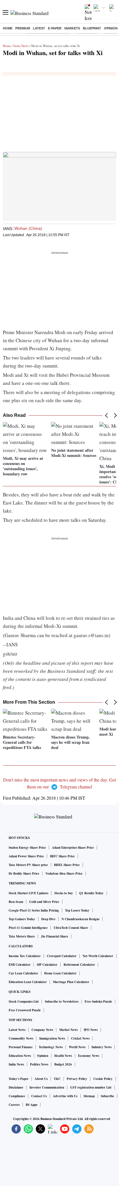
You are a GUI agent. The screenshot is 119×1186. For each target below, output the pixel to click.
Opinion (111, 28)
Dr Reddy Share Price (24, 873)
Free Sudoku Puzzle (98, 1001)
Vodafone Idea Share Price (64, 873)
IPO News (91, 1030)
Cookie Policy (103, 1079)
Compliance (17, 1096)
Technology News (51, 1047)
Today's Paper (19, 1079)
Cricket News (80, 1038)
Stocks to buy (63, 893)
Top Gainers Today (22, 919)
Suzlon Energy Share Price (27, 848)
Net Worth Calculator (98, 956)
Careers (14, 1105)
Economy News (88, 1056)
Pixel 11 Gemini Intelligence (28, 928)
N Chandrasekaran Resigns (80, 919)
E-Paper (55, 28)
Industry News (101, 1047)
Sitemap (89, 1096)
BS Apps (31, 1105)
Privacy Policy (77, 1079)
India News (21, 46)
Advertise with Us (65, 1096)
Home (7, 28)
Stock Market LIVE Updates (28, 893)
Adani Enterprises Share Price (73, 848)
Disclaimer (16, 1087)
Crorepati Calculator (62, 956)
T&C (57, 1079)
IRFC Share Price (62, 856)
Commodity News (21, 1038)
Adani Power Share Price (26, 856)
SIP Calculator (47, 965)
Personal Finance (21, 1047)
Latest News (17, 1030)
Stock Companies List (24, 1001)
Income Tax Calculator (25, 956)
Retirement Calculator (79, 965)
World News (77, 1047)
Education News (20, 1056)
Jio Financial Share (54, 936)
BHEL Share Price (67, 865)
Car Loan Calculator (23, 973)
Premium (22, 28)
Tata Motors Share (22, 936)
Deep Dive (48, 919)
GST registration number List (90, 1087)
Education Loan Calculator (28, 982)
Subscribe (107, 1096)
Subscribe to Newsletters (62, 1001)
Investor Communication (46, 1087)
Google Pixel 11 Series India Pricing (34, 910)
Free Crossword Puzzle (25, 1010)
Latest (39, 28)
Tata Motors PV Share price (28, 865)
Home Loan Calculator (60, 973)
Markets (72, 28)
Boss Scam (16, 902)
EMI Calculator (20, 965)
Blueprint (92, 28)
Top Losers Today (77, 910)
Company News (42, 1030)
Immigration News (52, 1038)
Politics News (39, 1064)
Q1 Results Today (91, 893)
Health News (63, 1056)
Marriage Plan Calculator (71, 982)
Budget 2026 (63, 1064)
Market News (68, 1030)
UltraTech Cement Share (71, 928)
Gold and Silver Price (44, 902)
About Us (41, 1079)
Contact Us (39, 1096)
